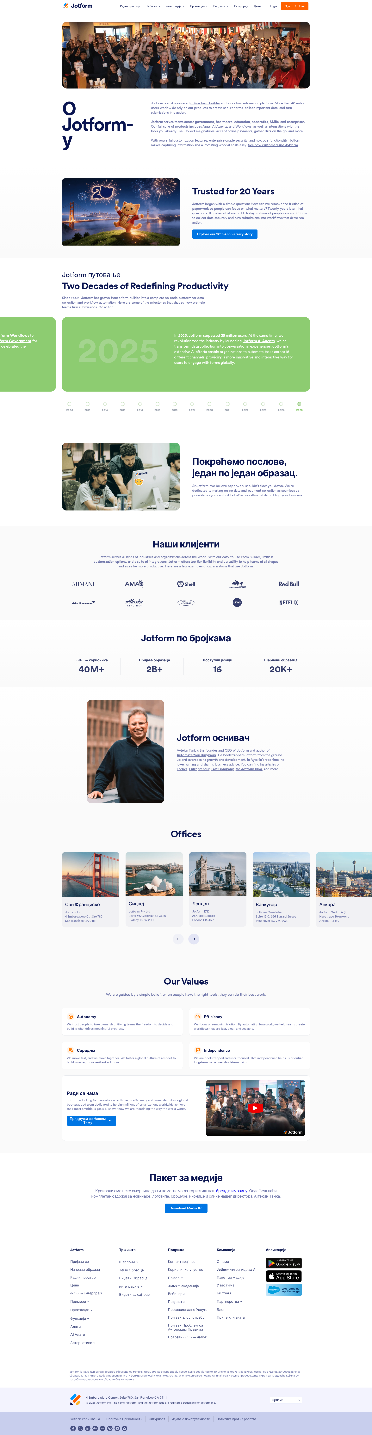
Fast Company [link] (222, 769)
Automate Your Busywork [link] (196, 755)
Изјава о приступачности (191, 1419)
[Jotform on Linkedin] (87, 1428)
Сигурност (157, 1419)
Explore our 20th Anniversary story (225, 234)
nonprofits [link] (260, 121)
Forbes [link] (182, 769)
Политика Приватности (124, 1419)
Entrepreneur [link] (199, 769)
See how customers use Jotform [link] (273, 145)
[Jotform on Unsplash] (124, 1428)
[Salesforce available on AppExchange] (284, 1290)
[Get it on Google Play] (284, 1263)
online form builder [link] (205, 103)
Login (273, 6)
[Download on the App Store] (284, 1276)
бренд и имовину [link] (231, 1190)
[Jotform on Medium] (95, 1428)
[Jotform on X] (80, 1428)
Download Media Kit (186, 1208)
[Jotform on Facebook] (73, 1428)
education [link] (242, 121)
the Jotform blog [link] (249, 769)
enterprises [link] (295, 121)
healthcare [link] (224, 121)
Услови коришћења (85, 1419)
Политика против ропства (237, 1419)
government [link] (204, 121)
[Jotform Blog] (102, 1428)
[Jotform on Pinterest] (110, 1428)
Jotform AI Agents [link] (259, 340)
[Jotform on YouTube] (117, 1428)
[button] (69, 410)
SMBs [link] (274, 121)
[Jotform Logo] (78, 6)
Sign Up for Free (295, 6)
